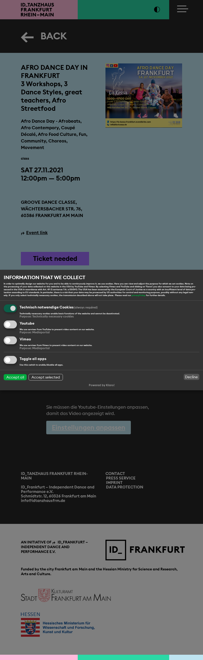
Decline (191, 377)
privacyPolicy (138, 295)
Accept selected (45, 377)
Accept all (15, 377)
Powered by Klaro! (101, 385)
